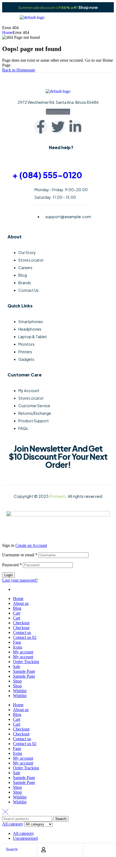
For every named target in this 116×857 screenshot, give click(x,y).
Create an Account (31, 545)
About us (21, 603)
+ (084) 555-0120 (47, 175)
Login (8, 575)
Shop (17, 681)
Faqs (17, 642)
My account (23, 652)
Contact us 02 (24, 637)
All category (23, 833)
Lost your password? (20, 580)
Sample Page (24, 671)
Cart (16, 613)
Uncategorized (25, 838)
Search (60, 819)
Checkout (21, 623)
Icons (17, 647)
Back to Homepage (18, 70)
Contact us (22, 632)
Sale (16, 666)
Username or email (19, 555)
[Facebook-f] (40, 126)
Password (12, 565)
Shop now (88, 7)
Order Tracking (26, 661)
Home (7, 32)
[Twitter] (58, 126)
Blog (17, 608)
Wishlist (19, 690)
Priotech (57, 496)
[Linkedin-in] (75, 126)
